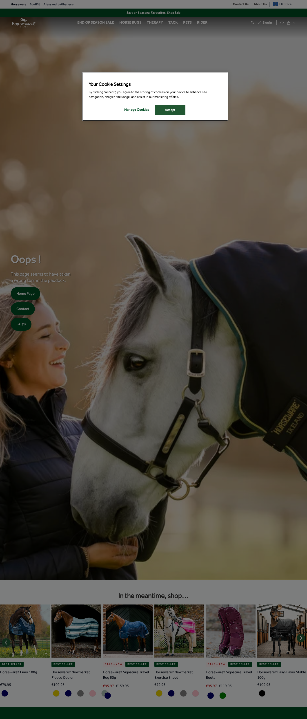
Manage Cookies (136, 110)
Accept (170, 110)
